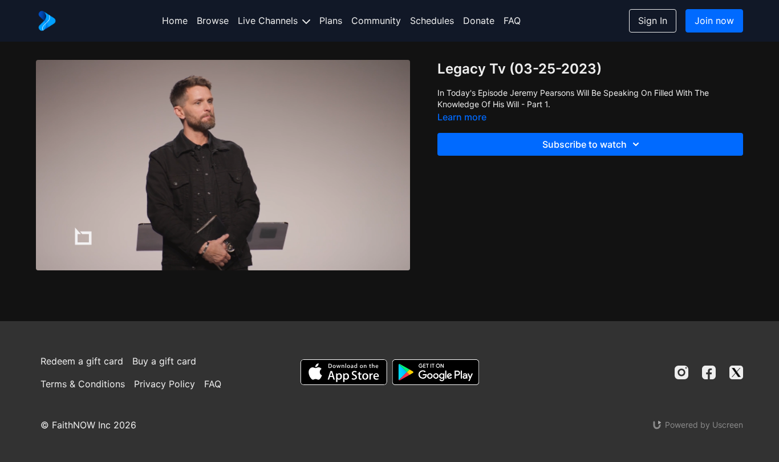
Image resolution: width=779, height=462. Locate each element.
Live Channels (269, 20)
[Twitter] (736, 372)
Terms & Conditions (82, 384)
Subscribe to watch (584, 144)
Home (175, 20)
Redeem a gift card (81, 361)
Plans (330, 20)
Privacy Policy (164, 384)
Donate (478, 20)
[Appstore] (343, 372)
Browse (213, 20)
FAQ (512, 20)
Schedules (432, 20)
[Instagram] (681, 372)
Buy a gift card (164, 361)
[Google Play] (436, 372)
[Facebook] (709, 372)
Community (376, 20)
